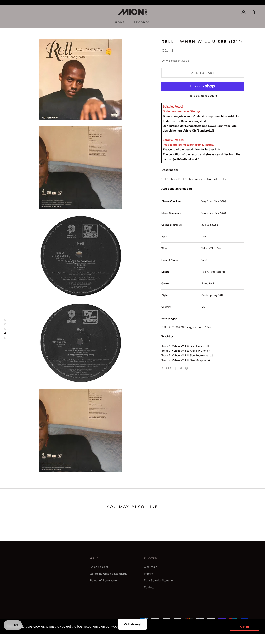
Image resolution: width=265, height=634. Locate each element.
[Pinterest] (186, 368)
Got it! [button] (244, 626)
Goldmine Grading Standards (108, 574)
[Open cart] (253, 12)
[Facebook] (176, 368)
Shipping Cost (99, 567)
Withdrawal (132, 624)
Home (120, 22)
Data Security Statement (159, 581)
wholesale (150, 567)
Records (142, 22)
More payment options (203, 96)
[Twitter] (181, 368)
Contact (149, 587)
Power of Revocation (103, 581)
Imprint (148, 574)
